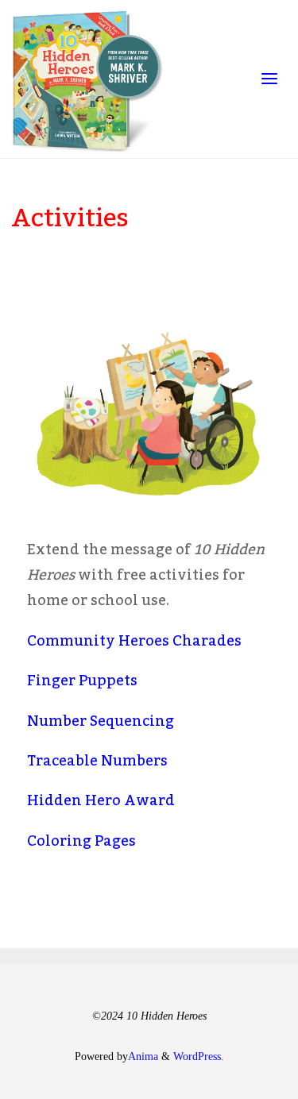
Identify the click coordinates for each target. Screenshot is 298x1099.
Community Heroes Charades (134, 641)
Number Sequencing (100, 721)
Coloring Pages (81, 841)
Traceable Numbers (97, 760)
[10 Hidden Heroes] (87, 79)
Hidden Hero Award (101, 800)
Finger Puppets (82, 680)
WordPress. (198, 1056)
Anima (143, 1056)
